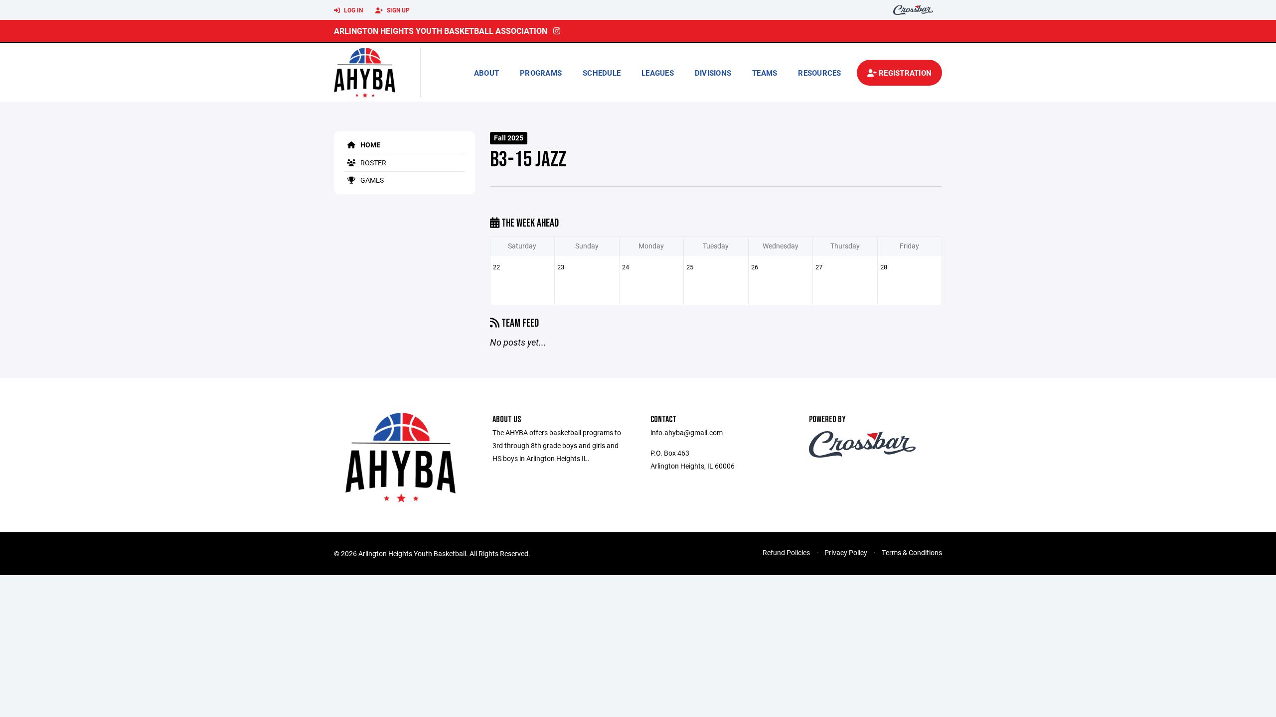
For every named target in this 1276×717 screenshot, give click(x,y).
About (486, 73)
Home (369, 144)
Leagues (657, 73)
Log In (352, 10)
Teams (764, 73)
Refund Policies (786, 552)
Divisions (713, 73)
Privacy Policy (845, 552)
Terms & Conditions (912, 552)
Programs (541, 73)
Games (371, 180)
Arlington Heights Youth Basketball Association (440, 30)
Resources (819, 73)
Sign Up (397, 10)
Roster (372, 162)
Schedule (602, 73)
